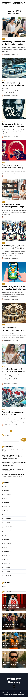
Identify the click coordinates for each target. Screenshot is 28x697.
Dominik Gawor (7, 176)
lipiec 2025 (6, 539)
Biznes (3, 39)
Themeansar (20, 694)
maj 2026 (6, 498)
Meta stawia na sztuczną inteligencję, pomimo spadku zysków (14, 469)
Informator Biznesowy (12, 2)
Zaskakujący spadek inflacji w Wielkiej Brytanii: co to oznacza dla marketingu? (13, 44)
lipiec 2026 (6, 490)
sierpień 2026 (7, 486)
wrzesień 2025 (7, 531)
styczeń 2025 (7, 563)
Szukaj (6, 435)
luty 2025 (6, 559)
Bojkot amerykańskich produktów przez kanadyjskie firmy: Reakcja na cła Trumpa (14, 206)
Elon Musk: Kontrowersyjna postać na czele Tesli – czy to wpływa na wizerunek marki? (14, 167)
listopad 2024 (7, 571)
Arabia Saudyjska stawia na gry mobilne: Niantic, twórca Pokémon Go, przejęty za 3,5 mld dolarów (13, 290)
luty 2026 (6, 510)
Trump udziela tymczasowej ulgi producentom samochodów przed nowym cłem (13, 415)
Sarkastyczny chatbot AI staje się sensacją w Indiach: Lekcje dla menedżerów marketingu (13, 127)
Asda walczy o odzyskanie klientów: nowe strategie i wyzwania (13, 247)
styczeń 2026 (7, 514)
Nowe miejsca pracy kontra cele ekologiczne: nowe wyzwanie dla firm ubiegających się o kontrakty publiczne (14, 464)
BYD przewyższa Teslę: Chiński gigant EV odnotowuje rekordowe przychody (14, 85)
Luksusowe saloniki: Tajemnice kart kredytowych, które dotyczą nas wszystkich (14, 330)
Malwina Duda (7, 54)
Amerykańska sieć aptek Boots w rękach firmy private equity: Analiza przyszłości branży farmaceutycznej (14, 372)
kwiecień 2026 (7, 502)
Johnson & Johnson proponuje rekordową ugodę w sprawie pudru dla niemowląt (13, 475)
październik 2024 (8, 576)
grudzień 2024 (7, 567)
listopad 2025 (7, 522)
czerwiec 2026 (7, 494)
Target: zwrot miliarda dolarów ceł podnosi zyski (13, 450)
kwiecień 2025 (7, 551)
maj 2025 (6, 547)
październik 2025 (8, 527)
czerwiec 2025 (7, 543)
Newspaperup (12, 694)
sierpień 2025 (7, 535)
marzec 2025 (7, 555)
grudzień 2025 (7, 518)
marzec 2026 (7, 506)
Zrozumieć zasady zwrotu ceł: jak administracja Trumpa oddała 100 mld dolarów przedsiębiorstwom (12, 457)
